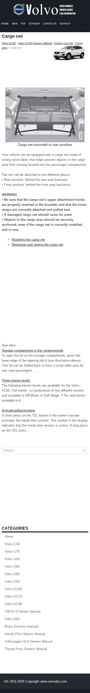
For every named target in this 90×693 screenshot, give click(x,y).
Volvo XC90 (13, 604)
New (15, 23)
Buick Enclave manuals (22, 626)
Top (23, 23)
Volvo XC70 (13, 596)
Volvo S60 (12, 566)
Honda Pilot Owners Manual (25, 634)
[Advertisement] (45, 67)
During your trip (63, 43)
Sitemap (34, 23)
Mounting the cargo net (28, 239)
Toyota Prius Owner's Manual (26, 649)
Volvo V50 (12, 581)
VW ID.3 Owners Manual (22, 611)
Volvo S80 (12, 574)
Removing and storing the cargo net (37, 244)
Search (65, 23)
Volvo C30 (12, 544)
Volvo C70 (12, 551)
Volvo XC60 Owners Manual (35, 43)
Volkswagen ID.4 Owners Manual (28, 641)
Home (5, 23)
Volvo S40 (12, 559)
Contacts (49, 23)
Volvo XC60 (9, 43)
